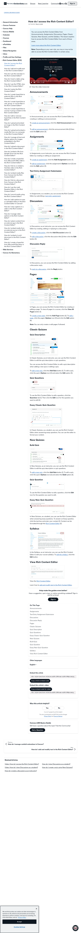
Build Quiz (33, 642)
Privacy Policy (47, 716)
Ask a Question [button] (37, 730)
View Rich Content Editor (39, 654)
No (59, 708)
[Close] (36, 909)
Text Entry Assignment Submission (42, 614)
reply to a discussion (39, 269)
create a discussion (38, 233)
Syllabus (33, 651)
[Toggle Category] (2, 22)
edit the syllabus (62, 555)
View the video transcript (40, 87)
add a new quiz (37, 371)
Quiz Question (35, 645)
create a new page (38, 316)
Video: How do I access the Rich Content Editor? (22, 764)
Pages (32, 623)
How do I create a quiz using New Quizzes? (57, 767)
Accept (19, 921)
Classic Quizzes (35, 626)
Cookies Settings (19, 927)
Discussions (34, 617)
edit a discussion (37, 237)
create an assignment (39, 160)
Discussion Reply (36, 620)
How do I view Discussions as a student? (56, 764)
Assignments (34, 611)
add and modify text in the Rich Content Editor (56, 585)
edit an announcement (40, 129)
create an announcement (41, 123)
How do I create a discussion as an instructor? (21, 771)
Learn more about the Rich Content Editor (46, 45)
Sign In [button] (53, 599)
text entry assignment (53, 196)
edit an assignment (38, 164)
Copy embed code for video (41, 689)
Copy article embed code (40, 681)
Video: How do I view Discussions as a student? (21, 767)
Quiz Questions (35, 632)
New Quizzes (34, 638)
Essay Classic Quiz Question (40, 636)
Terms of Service (58, 716)
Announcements (35, 608)
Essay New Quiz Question (39, 648)
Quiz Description (36, 629)
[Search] (66, 3)
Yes (47, 708)
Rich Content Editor (53, 523)
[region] (19, 919)
